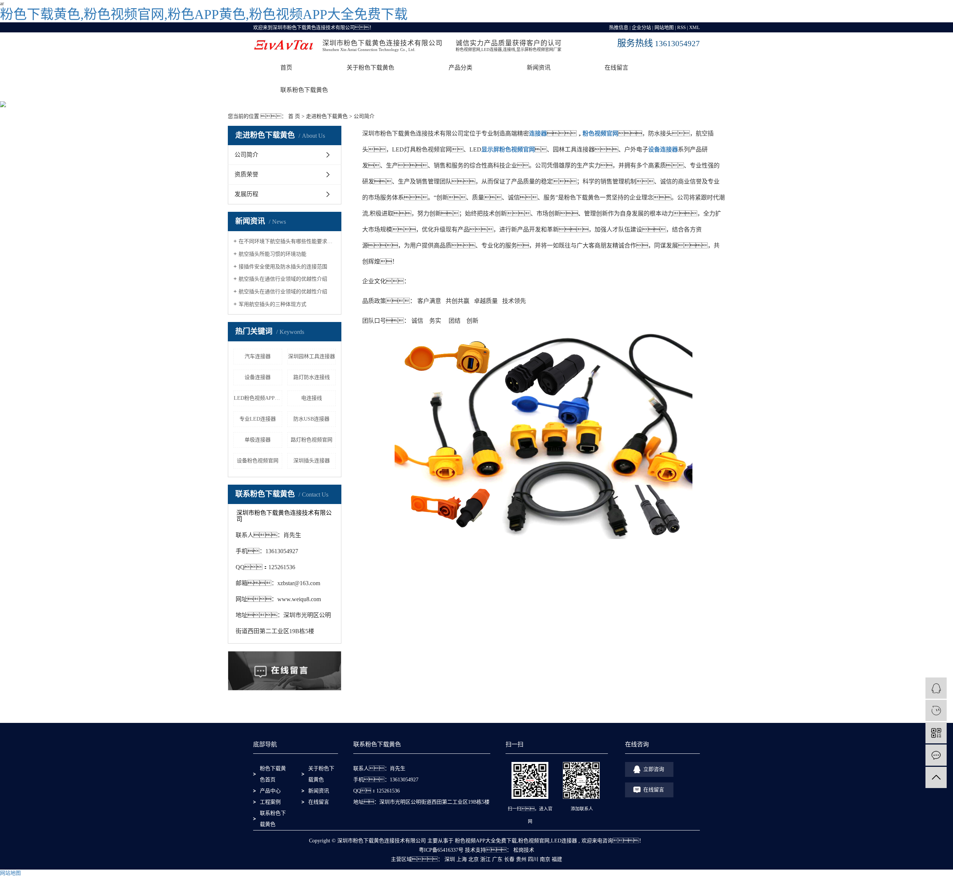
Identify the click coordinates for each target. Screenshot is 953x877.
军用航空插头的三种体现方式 (272, 304)
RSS (681, 27)
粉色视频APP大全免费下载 (486, 840)
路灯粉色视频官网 (311, 440)
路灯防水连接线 (311, 377)
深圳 (449, 859)
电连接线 (311, 398)
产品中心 (270, 791)
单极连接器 (258, 440)
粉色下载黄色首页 (273, 774)
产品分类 (460, 67)
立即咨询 (653, 769)
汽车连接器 (258, 356)
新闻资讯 (539, 67)
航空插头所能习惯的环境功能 (272, 254)
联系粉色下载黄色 (273, 818)
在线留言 (616, 67)
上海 (461, 859)
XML (694, 27)
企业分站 (641, 27)
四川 (533, 859)
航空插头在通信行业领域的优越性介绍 (283, 279)
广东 (497, 859)
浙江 (485, 859)
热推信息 (618, 27)
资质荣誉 (246, 174)
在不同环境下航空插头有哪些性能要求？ (287, 241)
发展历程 (246, 194)
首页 (286, 67)
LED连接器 (564, 840)
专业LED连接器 (257, 419)
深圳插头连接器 (311, 460)
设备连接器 (258, 377)
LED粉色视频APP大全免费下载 (258, 398)
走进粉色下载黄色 (327, 116)
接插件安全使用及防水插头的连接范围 (283, 267)
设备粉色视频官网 (257, 460)
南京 (545, 859)
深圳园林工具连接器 (311, 356)
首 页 (294, 116)
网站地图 (664, 27)
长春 (509, 859)
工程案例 (270, 802)
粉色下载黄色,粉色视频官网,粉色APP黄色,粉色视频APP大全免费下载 (204, 14)
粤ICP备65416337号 (441, 850)
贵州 (521, 859)
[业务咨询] (936, 688)
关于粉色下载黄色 (370, 67)
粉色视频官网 (533, 840)
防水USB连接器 (311, 419)
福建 (557, 859)
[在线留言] (936, 755)
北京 (473, 859)
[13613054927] (936, 710)
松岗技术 (523, 850)
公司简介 (246, 155)
